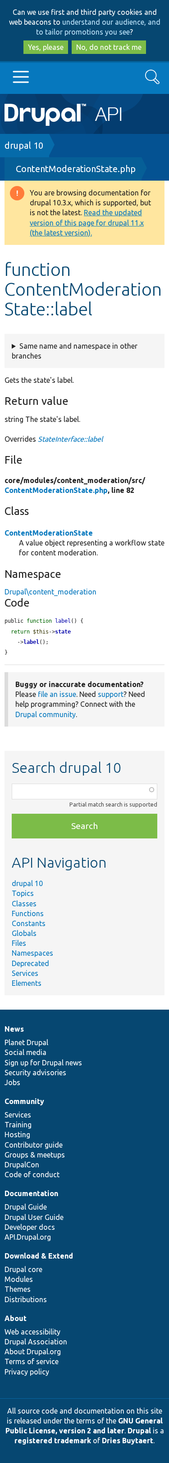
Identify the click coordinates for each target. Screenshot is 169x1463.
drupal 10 (24, 145)
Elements (26, 983)
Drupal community (45, 714)
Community (24, 1101)
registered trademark (52, 1440)
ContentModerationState (49, 533)
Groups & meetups (35, 1155)
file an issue (57, 694)
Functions (28, 913)
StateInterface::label (70, 439)
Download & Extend (39, 1256)
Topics (23, 893)
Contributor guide (34, 1145)
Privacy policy (27, 1372)
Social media (25, 1052)
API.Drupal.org (28, 1237)
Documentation (31, 1193)
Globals (24, 933)
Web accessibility (32, 1332)
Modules (19, 1279)
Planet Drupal (26, 1042)
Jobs (12, 1082)
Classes (24, 904)
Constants (29, 923)
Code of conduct (32, 1174)
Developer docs (30, 1227)
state (63, 632)
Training (18, 1125)
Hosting (17, 1134)
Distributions (26, 1299)
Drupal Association (36, 1342)
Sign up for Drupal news (43, 1063)
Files (19, 943)
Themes (18, 1289)
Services (25, 973)
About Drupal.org (33, 1352)
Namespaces (32, 953)
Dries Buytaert (127, 1440)
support (110, 694)
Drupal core (23, 1269)
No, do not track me (109, 47)
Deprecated (30, 963)
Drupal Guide (26, 1207)
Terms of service (32, 1361)
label (31, 642)
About (16, 1318)
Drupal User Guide (34, 1217)
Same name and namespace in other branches (74, 351)
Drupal (139, 1431)
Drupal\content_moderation (50, 592)
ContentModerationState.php (76, 169)
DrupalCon (22, 1165)
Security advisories (35, 1072)
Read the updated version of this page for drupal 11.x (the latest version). (87, 222)
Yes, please (46, 47)
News (14, 1029)
